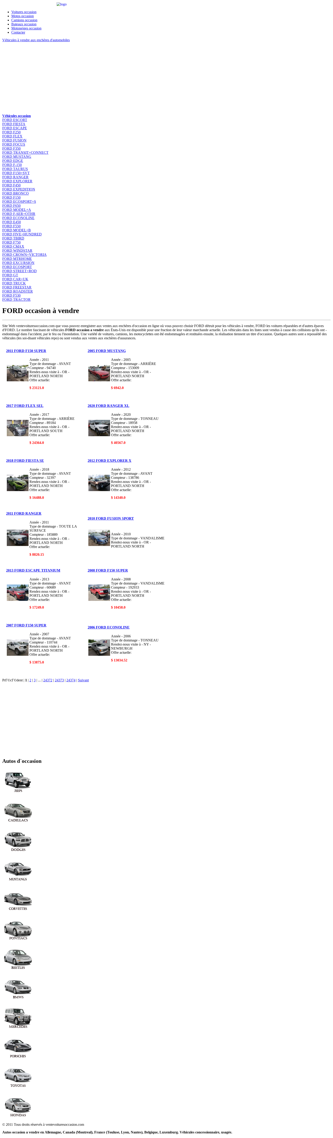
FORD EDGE (12, 161)
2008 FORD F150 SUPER (108, 570)
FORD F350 (11, 148)
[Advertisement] (138, 77)
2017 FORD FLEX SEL (24, 406)
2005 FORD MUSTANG (107, 351)
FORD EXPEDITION (18, 189)
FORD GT (10, 275)
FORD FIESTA (13, 124)
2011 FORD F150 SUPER (26, 351)
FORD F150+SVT (16, 173)
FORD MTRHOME (17, 259)
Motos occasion (22, 16)
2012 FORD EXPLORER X (109, 461)
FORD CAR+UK (15, 279)
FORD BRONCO (15, 193)
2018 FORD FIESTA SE (25, 461)
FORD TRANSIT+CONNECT (25, 152)
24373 (59, 680)
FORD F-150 (12, 165)
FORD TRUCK (14, 283)
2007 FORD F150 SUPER (26, 625)
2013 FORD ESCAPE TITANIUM (33, 570)
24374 (70, 680)
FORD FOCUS (13, 144)
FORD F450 (11, 185)
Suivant (83, 680)
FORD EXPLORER (17, 181)
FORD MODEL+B (16, 230)
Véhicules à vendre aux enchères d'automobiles (36, 40)
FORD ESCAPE (14, 128)
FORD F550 (11, 226)
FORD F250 (11, 132)
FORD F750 (11, 242)
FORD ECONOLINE (18, 218)
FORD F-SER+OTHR (18, 214)
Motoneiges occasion (26, 28)
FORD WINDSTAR (17, 250)
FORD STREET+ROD (19, 271)
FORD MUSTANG (16, 157)
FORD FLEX (12, 136)
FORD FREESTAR (16, 287)
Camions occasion (24, 20)
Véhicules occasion (16, 116)
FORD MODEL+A (16, 210)
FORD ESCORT (14, 120)
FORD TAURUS (15, 169)
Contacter (18, 32)
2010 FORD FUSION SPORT (111, 518)
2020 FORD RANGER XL (108, 406)
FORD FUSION (14, 140)
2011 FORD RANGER (23, 513)
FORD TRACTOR (16, 299)
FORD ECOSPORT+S (19, 201)
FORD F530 (11, 295)
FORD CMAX (13, 246)
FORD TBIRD (13, 238)
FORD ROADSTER (17, 291)
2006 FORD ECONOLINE (109, 627)
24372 (47, 680)
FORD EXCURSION (18, 263)
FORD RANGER (15, 177)
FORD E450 (11, 222)
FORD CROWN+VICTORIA (24, 255)
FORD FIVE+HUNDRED (22, 234)
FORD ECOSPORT (17, 267)
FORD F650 (11, 206)
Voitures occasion (23, 12)
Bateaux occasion (23, 24)
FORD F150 (11, 197)
